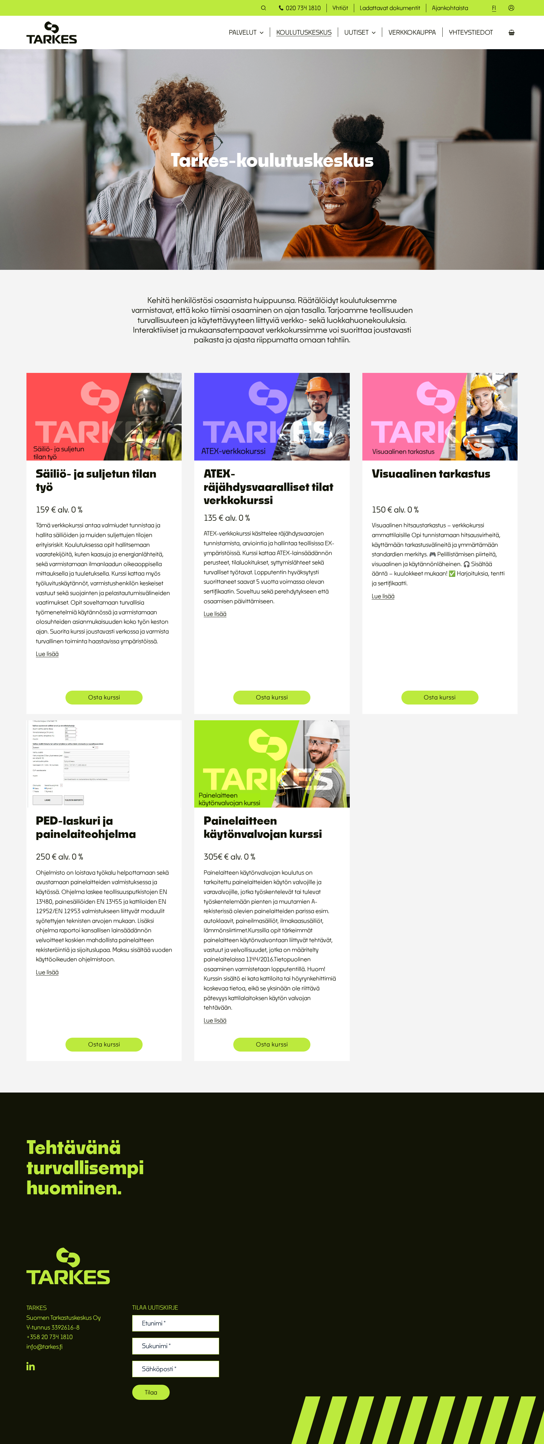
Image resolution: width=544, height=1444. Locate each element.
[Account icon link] (511, 8)
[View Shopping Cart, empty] (512, 32)
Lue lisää (47, 653)
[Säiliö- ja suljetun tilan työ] (104, 416)
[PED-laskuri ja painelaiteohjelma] (104, 763)
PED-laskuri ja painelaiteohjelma (86, 827)
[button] (264, 8)
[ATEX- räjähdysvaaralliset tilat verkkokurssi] (271, 416)
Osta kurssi (104, 697)
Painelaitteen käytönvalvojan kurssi (263, 827)
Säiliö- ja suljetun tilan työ (96, 480)
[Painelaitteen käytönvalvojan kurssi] (271, 763)
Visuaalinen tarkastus (431, 473)
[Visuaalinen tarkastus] (440, 416)
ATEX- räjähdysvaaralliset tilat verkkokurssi (268, 487)
